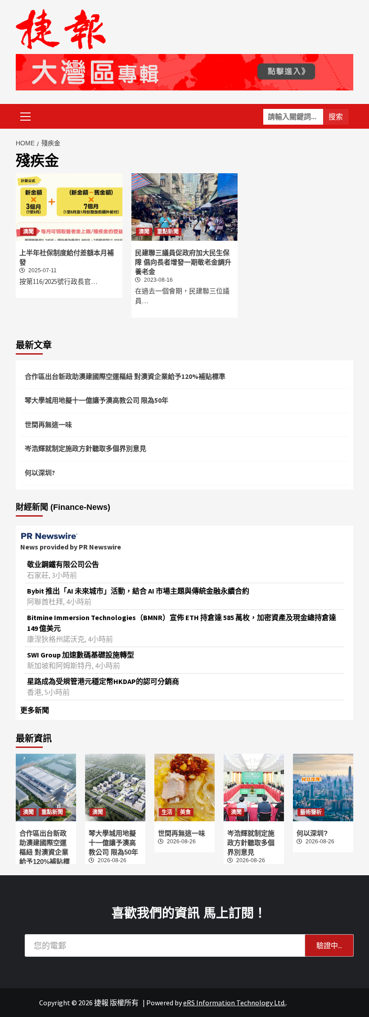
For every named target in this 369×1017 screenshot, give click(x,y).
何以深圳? (40, 472)
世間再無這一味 (48, 424)
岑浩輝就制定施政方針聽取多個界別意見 (85, 448)
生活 (167, 812)
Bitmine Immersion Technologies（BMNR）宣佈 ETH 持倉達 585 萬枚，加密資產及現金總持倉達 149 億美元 (181, 623)
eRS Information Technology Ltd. (234, 1002)
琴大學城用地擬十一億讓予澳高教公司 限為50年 (96, 400)
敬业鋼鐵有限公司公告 (63, 564)
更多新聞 (34, 710)
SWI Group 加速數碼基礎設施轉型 (80, 654)
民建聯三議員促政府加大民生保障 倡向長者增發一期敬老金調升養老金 (183, 262)
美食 (185, 812)
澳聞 (28, 232)
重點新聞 (168, 232)
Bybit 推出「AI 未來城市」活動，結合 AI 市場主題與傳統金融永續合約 (138, 590)
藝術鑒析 (311, 812)
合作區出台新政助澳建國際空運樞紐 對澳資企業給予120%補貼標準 (125, 376)
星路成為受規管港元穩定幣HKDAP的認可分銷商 (103, 681)
